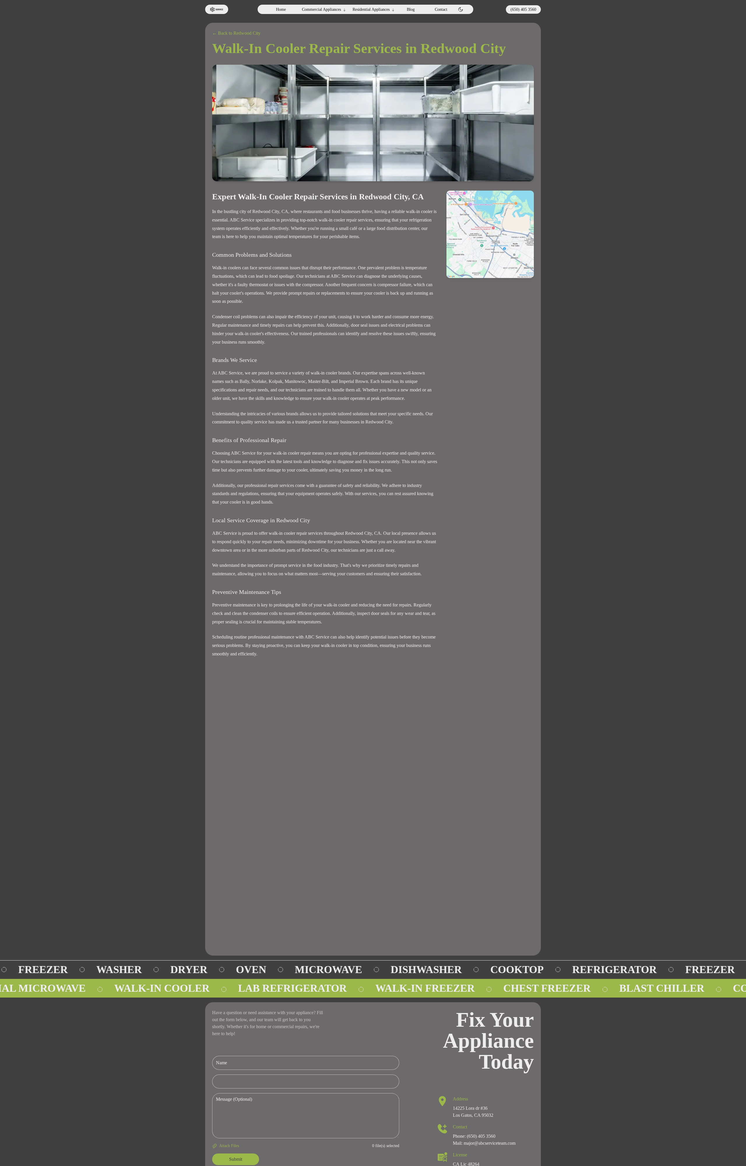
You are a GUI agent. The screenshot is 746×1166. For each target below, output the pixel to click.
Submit (235, 1159)
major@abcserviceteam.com (489, 1143)
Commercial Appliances (321, 9)
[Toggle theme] (460, 9)
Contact (441, 9)
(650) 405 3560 (523, 9)
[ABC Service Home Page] (216, 9)
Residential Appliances (371, 9)
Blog (411, 9)
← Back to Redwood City (236, 33)
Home (281, 9)
